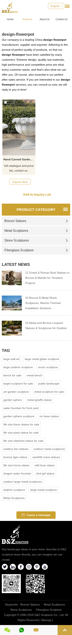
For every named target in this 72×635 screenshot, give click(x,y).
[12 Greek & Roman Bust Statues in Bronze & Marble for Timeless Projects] (12, 277)
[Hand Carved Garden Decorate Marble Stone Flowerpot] (18, 127)
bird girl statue (45, 473)
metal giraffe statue (39, 399)
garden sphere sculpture (18, 416)
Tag (6, 350)
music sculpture (48, 367)
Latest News (16, 264)
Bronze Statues (15, 221)
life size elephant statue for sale (23, 440)
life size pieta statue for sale (21, 432)
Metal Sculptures (16, 230)
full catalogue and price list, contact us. (19, 168)
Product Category (36, 210)
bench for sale (12, 375)
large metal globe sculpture (42, 359)
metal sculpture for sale (49, 391)
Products (27, 19)
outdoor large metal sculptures (22, 481)
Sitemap (46, 620)
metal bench (34, 375)
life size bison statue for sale (21, 424)
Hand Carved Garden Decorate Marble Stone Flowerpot (19, 159)
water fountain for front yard (21, 408)
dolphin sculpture (14, 489)
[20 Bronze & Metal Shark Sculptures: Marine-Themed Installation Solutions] (12, 303)
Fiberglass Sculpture (19, 250)
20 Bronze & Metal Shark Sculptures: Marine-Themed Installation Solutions (43, 303)
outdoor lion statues (15, 449)
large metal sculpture (43, 489)
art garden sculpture (16, 391)
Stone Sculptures (16, 240)
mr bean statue (49, 416)
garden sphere (12, 399)
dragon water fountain (17, 473)
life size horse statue (16, 465)
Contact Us (62, 19)
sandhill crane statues (46, 457)
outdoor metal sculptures (49, 449)
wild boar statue (45, 465)
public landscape (48, 383)
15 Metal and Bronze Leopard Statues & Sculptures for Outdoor (46, 325)
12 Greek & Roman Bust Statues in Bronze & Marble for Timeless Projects (47, 278)
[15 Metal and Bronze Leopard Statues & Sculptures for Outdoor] (12, 328)
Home (10, 19)
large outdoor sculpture (18, 367)
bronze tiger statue (15, 457)
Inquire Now (20, 181)
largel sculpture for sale (18, 383)
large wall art (11, 359)
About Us (45, 19)
